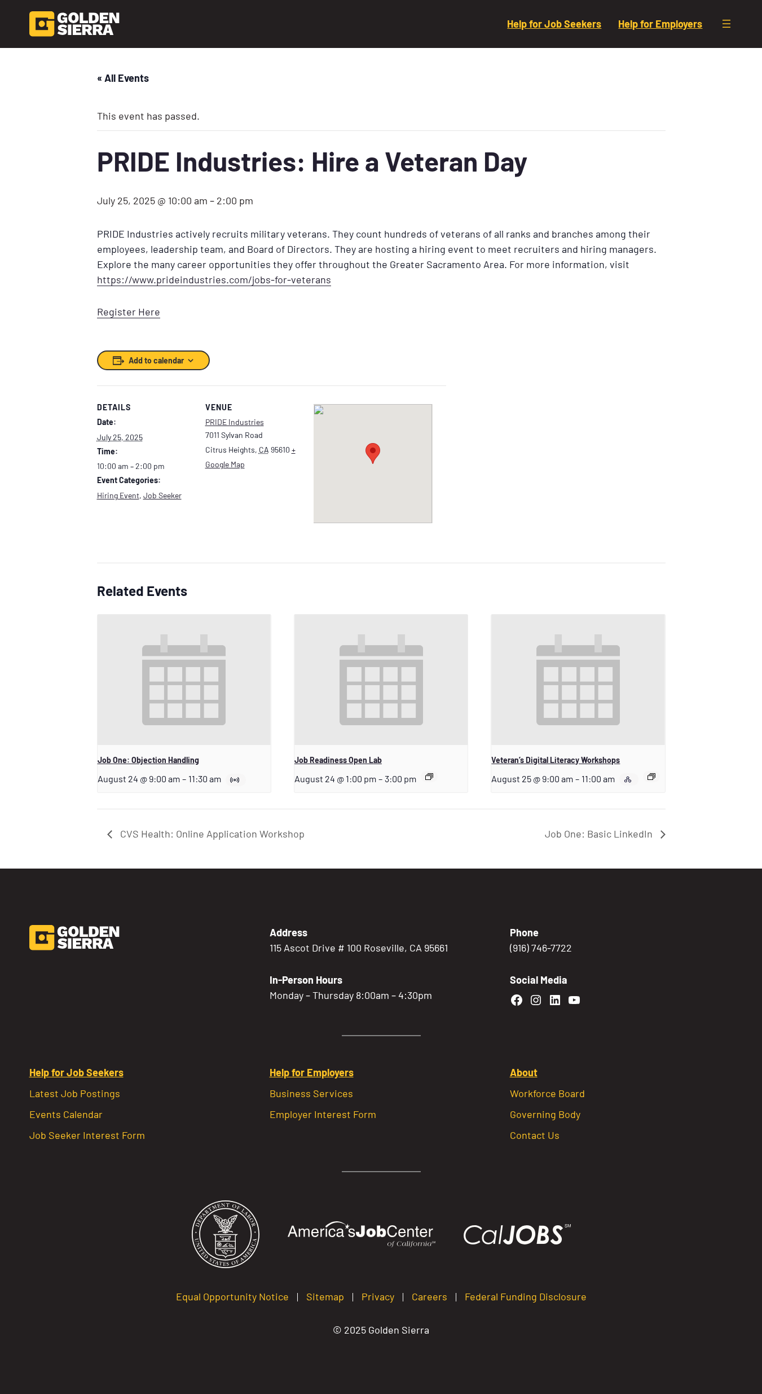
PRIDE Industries (234, 422)
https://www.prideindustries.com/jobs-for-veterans (214, 279)
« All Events (123, 78)
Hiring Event (118, 495)
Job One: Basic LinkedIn (600, 833)
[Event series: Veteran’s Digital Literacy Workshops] (651, 776)
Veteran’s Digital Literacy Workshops (555, 760)
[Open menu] (726, 23)
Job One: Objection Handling (148, 760)
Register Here (128, 311)
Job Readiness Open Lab (338, 760)
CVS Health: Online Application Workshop (211, 833)
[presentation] (184, 679)
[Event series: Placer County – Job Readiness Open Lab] (429, 776)
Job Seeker (162, 495)
